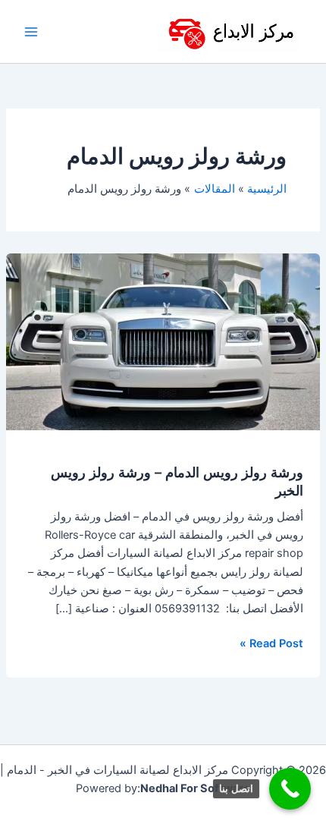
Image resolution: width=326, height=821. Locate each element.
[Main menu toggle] (31, 32)
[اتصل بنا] (290, 789)
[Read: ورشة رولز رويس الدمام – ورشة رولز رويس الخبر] (163, 341)
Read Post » (271, 642)
